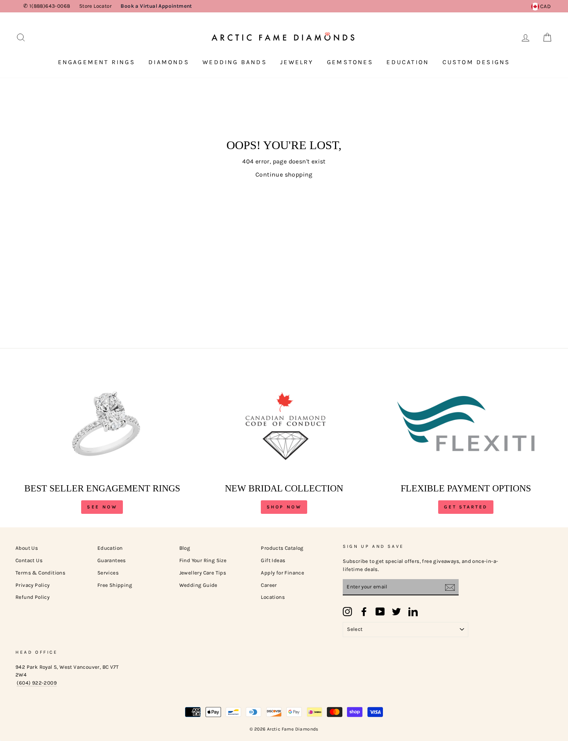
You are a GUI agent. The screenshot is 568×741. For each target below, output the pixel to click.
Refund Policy (32, 597)
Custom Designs (476, 62)
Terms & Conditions (40, 573)
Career (269, 585)
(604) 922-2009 (37, 683)
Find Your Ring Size (203, 560)
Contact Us (29, 560)
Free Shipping (114, 585)
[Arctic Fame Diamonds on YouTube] (380, 611)
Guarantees (111, 560)
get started (466, 507)
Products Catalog (282, 548)
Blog (184, 548)
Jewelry (296, 62)
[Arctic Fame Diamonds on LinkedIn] (413, 611)
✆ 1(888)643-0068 (46, 6)
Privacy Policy (32, 585)
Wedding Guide (198, 585)
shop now (284, 507)
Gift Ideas (273, 560)
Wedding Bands (234, 62)
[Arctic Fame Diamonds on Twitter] (396, 611)
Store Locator (95, 6)
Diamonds (168, 62)
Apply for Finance (282, 573)
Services (108, 573)
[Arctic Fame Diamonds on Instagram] (347, 611)
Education (407, 62)
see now (102, 507)
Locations (273, 597)
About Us (26, 548)
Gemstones (350, 62)
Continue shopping (284, 174)
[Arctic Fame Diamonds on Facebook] (364, 611)
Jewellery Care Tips (202, 573)
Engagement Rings (96, 62)
